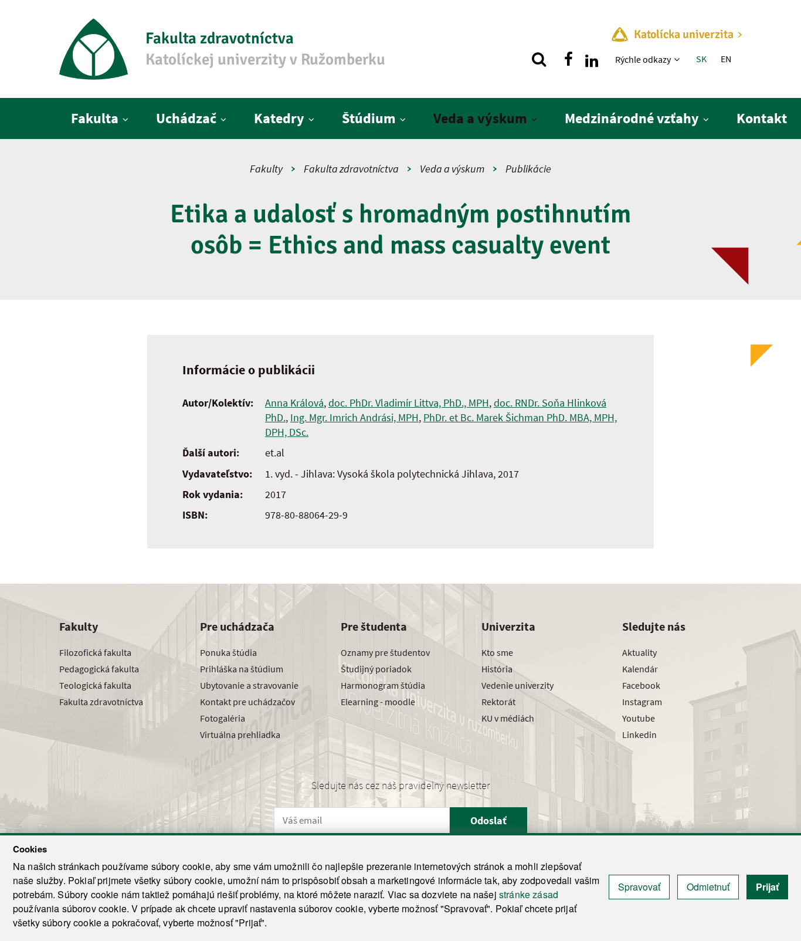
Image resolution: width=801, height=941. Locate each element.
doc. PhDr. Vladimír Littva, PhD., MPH (408, 402)
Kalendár (640, 669)
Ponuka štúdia (228, 652)
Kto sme (497, 652)
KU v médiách (507, 718)
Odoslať (488, 820)
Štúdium (369, 118)
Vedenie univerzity (517, 685)
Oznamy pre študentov (385, 652)
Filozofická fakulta (95, 652)
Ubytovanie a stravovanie (249, 685)
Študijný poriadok (376, 669)
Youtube (638, 718)
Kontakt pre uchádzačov (247, 702)
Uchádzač (186, 118)
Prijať (767, 886)
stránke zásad (528, 894)
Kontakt (761, 118)
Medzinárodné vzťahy (632, 118)
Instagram (642, 702)
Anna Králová (294, 402)
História (496, 669)
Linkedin (639, 734)
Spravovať (639, 886)
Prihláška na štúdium (241, 669)
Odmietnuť (708, 886)
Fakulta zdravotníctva (351, 168)
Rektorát (498, 702)
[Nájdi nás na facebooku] (568, 59)
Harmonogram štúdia (383, 685)
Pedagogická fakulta (99, 669)
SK (701, 59)
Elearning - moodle (378, 702)
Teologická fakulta (95, 685)
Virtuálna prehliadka (240, 734)
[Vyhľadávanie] (539, 59)
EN (726, 59)
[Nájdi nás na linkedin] (591, 59)
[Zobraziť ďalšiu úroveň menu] (678, 59)
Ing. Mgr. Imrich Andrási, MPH (354, 417)
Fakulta (94, 118)
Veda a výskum (480, 118)
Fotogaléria (222, 718)
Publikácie (528, 168)
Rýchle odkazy (643, 59)
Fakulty (266, 168)
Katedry (279, 118)
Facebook (641, 685)
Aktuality (639, 652)
